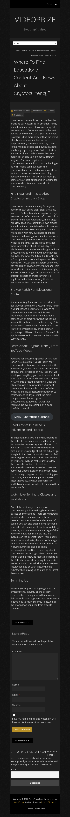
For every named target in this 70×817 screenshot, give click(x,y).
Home (18, 51)
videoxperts (37, 110)
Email (16, 694)
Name (16, 684)
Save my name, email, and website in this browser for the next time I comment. (34, 720)
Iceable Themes (48, 802)
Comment (18, 651)
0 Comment (18, 115)
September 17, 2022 (22, 110)
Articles (24, 51)
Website (16, 705)
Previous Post (23, 622)
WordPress (19, 802)
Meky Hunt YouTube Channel (31, 417)
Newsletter (40, 808)
